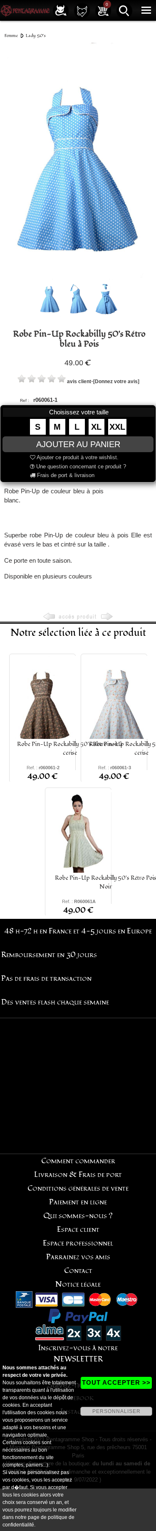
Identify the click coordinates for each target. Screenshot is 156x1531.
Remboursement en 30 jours (49, 955)
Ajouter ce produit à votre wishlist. (77, 457)
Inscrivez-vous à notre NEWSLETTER (78, 1353)
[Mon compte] (60, 10)
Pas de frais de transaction (46, 978)
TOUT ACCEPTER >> (116, 1382)
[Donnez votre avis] (116, 381)
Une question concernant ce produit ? (80, 466)
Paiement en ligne (78, 1202)
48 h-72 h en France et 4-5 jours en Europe (78, 931)
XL (96, 426)
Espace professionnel (78, 1243)
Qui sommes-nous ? (78, 1216)
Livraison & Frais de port (78, 1174)
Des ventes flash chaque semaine (55, 1002)
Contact (78, 1270)
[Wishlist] (82, 10)
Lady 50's (36, 35)
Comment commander (78, 1161)
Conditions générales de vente (78, 1188)
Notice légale (78, 1284)
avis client (79, 381)
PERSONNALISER (116, 1411)
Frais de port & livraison (64, 475)
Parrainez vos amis (78, 1257)
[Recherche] (124, 10)
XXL (117, 426)
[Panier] (103, 10)
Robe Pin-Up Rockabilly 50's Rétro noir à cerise (69, 748)
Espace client (78, 1229)
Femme (11, 35)
